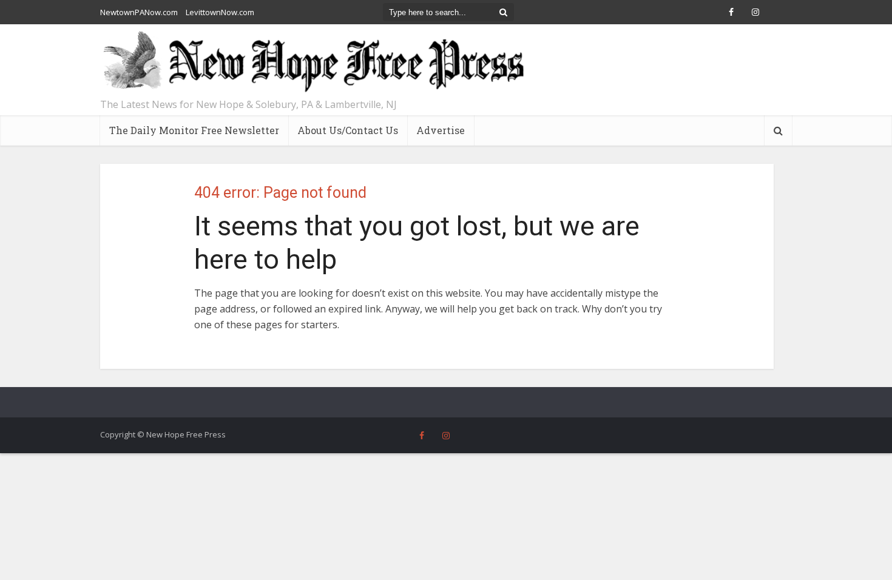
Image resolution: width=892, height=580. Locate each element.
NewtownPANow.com (139, 12)
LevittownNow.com (220, 12)
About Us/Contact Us (347, 130)
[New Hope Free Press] (312, 62)
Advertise (440, 130)
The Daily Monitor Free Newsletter (194, 130)
